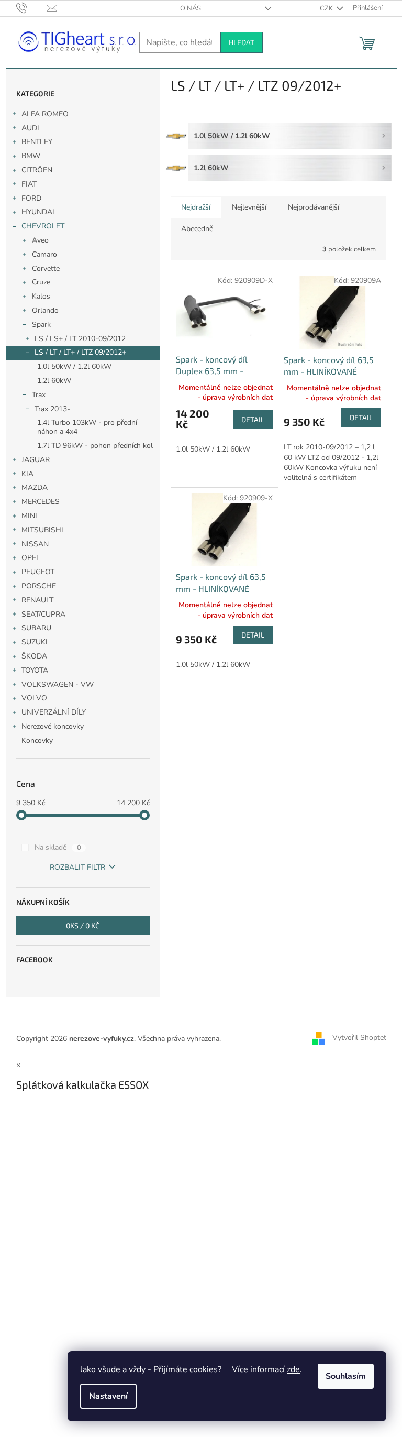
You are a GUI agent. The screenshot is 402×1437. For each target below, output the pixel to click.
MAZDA (34, 487)
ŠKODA (34, 656)
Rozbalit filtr (77, 867)
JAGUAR (35, 460)
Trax (39, 395)
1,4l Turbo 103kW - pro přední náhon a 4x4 (87, 427)
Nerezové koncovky (52, 726)
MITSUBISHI (42, 530)
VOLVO (34, 698)
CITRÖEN (36, 170)
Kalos (41, 296)
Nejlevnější (249, 207)
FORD (31, 198)
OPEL (30, 558)
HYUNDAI (37, 212)
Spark (41, 325)
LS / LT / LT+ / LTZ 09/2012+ (80, 352)
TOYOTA (34, 670)
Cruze (41, 282)
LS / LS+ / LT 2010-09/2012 (80, 339)
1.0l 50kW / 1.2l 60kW (74, 366)
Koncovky (37, 740)
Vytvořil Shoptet (359, 1038)
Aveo (40, 240)
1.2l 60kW (54, 381)
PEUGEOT (37, 572)
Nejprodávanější (313, 207)
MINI (29, 516)
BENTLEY (36, 142)
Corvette (46, 268)
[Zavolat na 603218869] (31, 8)
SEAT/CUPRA (43, 614)
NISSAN (35, 544)
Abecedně (197, 229)
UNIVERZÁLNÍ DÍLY (53, 712)
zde (293, 1369)
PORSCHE (38, 586)
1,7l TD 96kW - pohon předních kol (95, 446)
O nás (190, 8)
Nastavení (108, 1396)
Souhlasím (346, 1376)
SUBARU (36, 628)
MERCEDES (40, 502)
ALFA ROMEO (45, 114)
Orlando (45, 310)
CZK (327, 8)
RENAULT (37, 600)
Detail (252, 419)
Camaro (44, 254)
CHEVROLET (42, 226)
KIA (27, 474)
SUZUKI (34, 642)
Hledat (241, 42)
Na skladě (58, 847)
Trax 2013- (52, 409)
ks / (82, 925)
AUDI (30, 128)
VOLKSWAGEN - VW (57, 684)
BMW (30, 156)
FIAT (29, 184)
